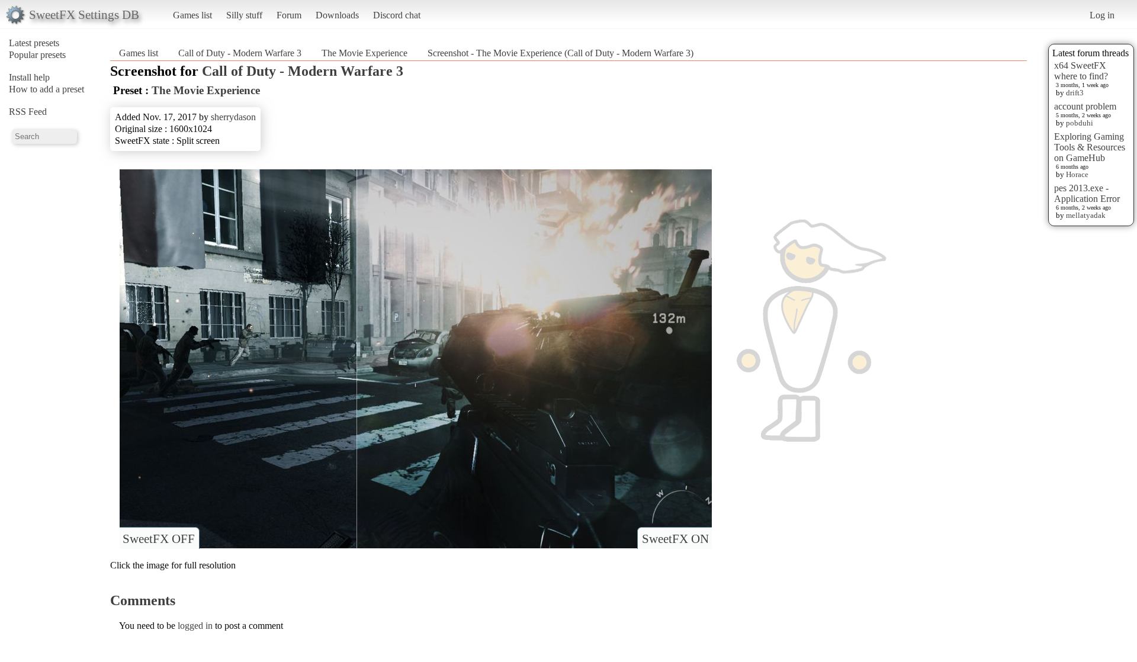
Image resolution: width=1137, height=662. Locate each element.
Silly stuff (244, 15)
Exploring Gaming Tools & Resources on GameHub (1089, 147)
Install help (29, 77)
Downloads (337, 15)
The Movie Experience (364, 53)
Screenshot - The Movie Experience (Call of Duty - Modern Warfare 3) (560, 53)
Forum (289, 15)
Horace (1077, 174)
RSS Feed (28, 112)
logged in (195, 626)
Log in (1102, 15)
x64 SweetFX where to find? (1081, 70)
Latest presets (34, 43)
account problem (1085, 106)
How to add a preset (46, 89)
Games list (192, 15)
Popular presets (37, 55)
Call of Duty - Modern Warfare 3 (239, 53)
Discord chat (396, 15)
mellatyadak (1086, 215)
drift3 (1075, 92)
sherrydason (233, 117)
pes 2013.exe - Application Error (1087, 193)
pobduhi (1079, 122)
